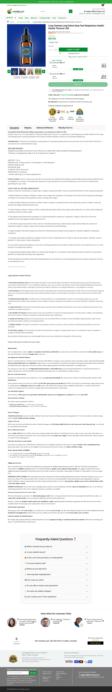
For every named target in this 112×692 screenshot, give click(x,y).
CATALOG (9, 18)
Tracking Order (44, 18)
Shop (27, 18)
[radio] (78, 65)
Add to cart (78, 84)
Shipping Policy (46, 673)
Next (43, 71)
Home (20, 18)
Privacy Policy (60, 671)
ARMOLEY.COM (15, 689)
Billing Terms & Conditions (46, 677)
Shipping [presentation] (27, 128)
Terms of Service (47, 671)
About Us (34, 18)
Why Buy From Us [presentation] (65, 128)
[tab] (14, 127)
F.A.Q (54, 18)
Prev (9, 71)
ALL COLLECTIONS (23, 22)
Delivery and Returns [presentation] (44, 128)
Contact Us (62, 18)
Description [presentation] (14, 128)
